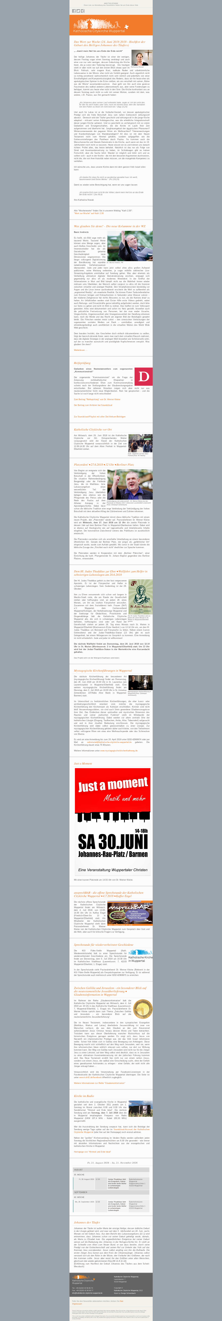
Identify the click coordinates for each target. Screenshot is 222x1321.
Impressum (77, 1304)
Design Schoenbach (128, 1293)
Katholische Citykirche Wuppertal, (126, 1277)
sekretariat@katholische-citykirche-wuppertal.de (109, 742)
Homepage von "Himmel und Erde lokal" (92, 1152)
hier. (122, 1301)
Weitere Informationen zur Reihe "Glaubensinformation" (99, 1083)
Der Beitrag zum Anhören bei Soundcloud (93, 405)
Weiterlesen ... (81, 350)
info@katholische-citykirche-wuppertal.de (87, 1293)
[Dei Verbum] (143, 386)
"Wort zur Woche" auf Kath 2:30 (89, 213)
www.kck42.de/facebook (90, 1077)
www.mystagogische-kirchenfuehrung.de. (119, 751)
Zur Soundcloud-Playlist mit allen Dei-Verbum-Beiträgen (100, 417)
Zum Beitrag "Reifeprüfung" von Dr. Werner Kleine (97, 399)
